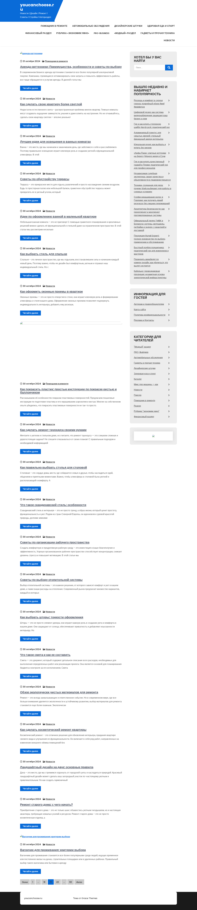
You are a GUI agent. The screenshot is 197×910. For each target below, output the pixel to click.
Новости (169, 40)
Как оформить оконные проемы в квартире (51, 291)
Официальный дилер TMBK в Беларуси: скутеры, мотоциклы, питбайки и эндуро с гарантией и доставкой (150, 225)
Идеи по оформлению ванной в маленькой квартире (58, 216)
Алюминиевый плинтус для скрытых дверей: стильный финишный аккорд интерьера (148, 136)
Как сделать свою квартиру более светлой (51, 104)
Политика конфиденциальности (149, 314)
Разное (137, 405)
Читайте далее (30, 88)
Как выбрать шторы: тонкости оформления (51, 617)
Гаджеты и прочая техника (158, 33)
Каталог (138, 379)
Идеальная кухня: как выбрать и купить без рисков (150, 146)
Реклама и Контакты (144, 320)
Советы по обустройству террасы (44, 179)
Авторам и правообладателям (149, 304)
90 (70, 882)
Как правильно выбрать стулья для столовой (53, 467)
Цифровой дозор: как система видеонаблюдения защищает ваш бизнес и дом (151, 115)
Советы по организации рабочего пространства (54, 542)
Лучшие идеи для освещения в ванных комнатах (55, 142)
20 (57, 882)
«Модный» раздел (125, 33)
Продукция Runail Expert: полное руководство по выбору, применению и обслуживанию (150, 239)
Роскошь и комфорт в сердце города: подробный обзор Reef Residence (149, 103)
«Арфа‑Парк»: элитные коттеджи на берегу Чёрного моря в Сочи (150, 155)
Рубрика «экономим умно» (72, 33)
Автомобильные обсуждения (90, 26)
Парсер (137, 395)
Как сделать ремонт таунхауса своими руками (53, 430)
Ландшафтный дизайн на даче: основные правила (56, 767)
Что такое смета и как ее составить (45, 655)
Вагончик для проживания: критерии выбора (53, 850)
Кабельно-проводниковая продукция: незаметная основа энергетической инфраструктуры (150, 274)
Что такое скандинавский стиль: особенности (53, 505)
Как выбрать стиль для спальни (43, 254)
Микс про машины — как (146, 384)
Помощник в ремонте (54, 26)
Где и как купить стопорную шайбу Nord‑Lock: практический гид (152, 126)
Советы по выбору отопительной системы (51, 580)
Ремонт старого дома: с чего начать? (46, 805)
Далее (79, 882)
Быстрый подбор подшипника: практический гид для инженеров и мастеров (151, 251)
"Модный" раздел (142, 346)
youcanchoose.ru (37, 7)
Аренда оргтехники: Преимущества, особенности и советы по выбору (71, 67)
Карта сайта (140, 309)
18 (44, 882)
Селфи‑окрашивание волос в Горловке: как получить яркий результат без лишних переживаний (152, 200)
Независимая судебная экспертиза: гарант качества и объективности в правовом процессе (152, 176)
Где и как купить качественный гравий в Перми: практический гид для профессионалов (151, 165)
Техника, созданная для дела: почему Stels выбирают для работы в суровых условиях (152, 188)
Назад (25, 882)
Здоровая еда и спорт (161, 26)
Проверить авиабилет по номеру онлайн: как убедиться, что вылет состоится (151, 262)
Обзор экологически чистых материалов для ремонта (59, 692)
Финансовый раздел (38, 33)
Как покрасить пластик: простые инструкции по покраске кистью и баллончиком (68, 391)
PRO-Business (101, 33)
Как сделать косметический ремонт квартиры (53, 730)
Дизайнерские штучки (128, 26)
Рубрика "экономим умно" (146, 411)
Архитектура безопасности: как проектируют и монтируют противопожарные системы (149, 212)
